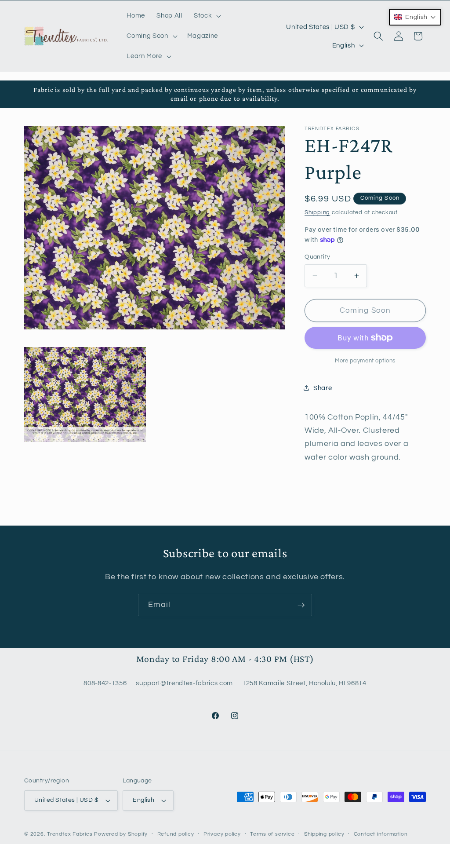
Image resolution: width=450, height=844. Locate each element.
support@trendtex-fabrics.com (184, 683)
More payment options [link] (365, 361)
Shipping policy (324, 834)
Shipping (317, 212)
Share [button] (322, 387)
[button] (206, 16)
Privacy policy (222, 834)
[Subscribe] (301, 605)
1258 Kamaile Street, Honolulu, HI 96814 (304, 683)
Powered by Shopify (121, 834)
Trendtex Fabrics (69, 834)
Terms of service (272, 834)
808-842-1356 (105, 683)
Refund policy (175, 834)
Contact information (381, 834)
